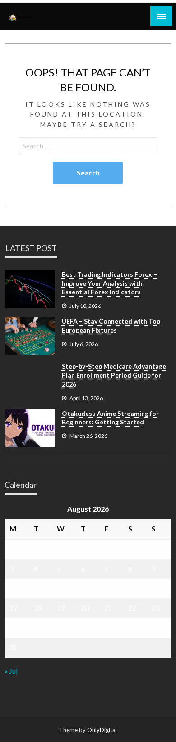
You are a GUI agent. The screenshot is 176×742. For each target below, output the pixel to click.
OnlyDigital (102, 729)
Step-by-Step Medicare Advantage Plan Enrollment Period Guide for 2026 (114, 374)
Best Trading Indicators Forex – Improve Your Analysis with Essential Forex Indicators (109, 283)
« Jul (11, 670)
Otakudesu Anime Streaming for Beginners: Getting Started (110, 417)
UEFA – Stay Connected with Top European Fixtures (111, 325)
